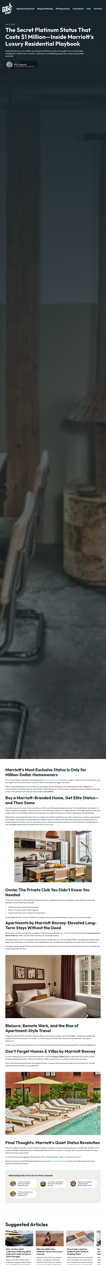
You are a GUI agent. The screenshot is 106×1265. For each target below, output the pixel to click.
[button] (25, 8)
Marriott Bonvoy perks (52, 780)
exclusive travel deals (57, 1161)
